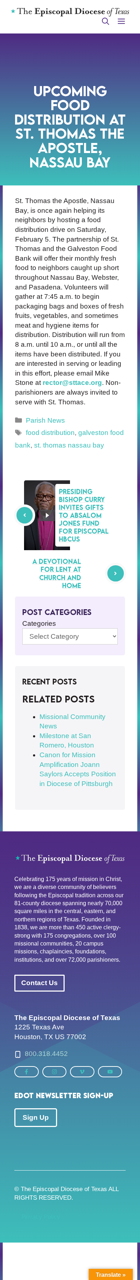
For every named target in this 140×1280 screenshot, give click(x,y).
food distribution (50, 432)
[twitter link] (26, 1071)
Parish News (45, 420)
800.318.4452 (46, 1053)
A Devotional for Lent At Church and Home (56, 573)
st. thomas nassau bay (69, 445)
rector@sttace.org (72, 382)
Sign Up (36, 1117)
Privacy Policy (41, 1216)
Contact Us (39, 983)
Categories (39, 623)
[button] (105, 21)
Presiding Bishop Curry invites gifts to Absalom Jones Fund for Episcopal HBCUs (84, 515)
